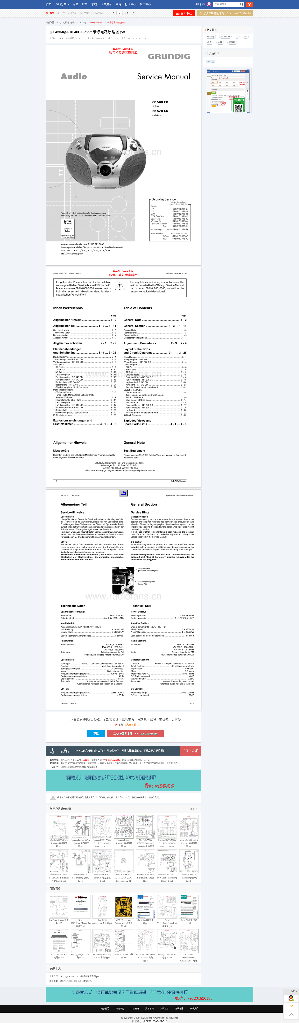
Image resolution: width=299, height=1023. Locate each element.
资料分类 (60, 4)
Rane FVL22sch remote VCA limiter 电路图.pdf (145, 957)
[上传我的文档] (249, 4)
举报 (86, 13)
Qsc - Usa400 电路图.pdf (145, 921)
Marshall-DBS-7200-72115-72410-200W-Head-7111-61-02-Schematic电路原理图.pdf (102, 846)
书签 (51, 13)
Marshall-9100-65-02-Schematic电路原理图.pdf (189, 877)
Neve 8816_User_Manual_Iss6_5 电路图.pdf (82, 923)
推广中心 (145, 4)
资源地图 (149, 1008)
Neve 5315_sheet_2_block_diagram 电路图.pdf (169, 923)
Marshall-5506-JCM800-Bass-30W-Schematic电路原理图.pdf (145, 845)
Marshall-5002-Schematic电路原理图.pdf (124, 843)
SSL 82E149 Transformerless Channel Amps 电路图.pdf (188, 959)
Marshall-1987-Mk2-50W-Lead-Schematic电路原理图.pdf (167, 877)
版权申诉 (100, 13)
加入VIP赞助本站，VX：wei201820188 (227, 13)
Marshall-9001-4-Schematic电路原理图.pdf (80, 877)
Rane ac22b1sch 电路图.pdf (124, 956)
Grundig (82, 22)
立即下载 (186, 13)
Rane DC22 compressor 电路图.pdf (102, 921)
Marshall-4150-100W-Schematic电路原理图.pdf (80, 843)
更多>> (193, 809)
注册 (197, 4)
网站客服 (179, 1008)
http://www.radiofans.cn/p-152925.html (76, 981)
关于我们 (105, 1008)
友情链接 (164, 1008)
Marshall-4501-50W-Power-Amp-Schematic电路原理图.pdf (59, 877)
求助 (94, 4)
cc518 (60, 38)
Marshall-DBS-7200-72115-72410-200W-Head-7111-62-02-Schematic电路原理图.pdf (124, 880)
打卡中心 (130, 4)
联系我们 (194, 1008)
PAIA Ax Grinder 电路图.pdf (59, 921)
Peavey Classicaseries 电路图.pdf (167, 956)
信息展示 (106, 4)
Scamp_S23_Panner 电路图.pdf (80, 956)
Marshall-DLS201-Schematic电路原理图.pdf (102, 877)
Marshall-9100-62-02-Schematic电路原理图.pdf (59, 843)
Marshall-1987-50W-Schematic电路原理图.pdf (145, 877)
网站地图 (134, 1008)
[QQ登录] (209, 4)
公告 (118, 4)
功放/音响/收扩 (69, 22)
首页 (49, 4)
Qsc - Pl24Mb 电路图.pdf (188, 921)
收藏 (73, 13)
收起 (293, 991)
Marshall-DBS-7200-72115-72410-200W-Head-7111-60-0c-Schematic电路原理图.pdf (167, 846)
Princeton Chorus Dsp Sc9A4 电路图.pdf (102, 956)
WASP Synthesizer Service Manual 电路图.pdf (124, 923)
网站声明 (120, 1008)
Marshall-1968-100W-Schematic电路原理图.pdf (189, 843)
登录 (204, 4)
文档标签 (214, 53)
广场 (85, 4)
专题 (75, 4)
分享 (62, 13)
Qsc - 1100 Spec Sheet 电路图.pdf (59, 956)
